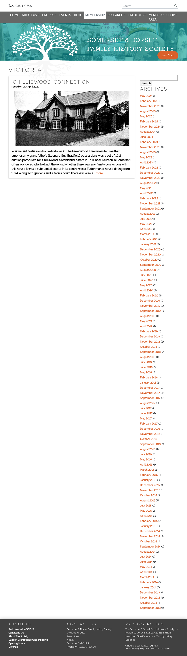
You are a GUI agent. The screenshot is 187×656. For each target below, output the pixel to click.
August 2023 (148, 152)
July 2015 (146, 505)
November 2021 (150, 203)
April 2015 (146, 515)
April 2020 (146, 290)
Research (115, 15)
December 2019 (150, 300)
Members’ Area (156, 17)
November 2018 (150, 341)
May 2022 (146, 188)
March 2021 (147, 234)
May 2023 (146, 157)
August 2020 (148, 269)
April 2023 (146, 162)
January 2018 (148, 382)
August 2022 (148, 182)
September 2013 (150, 607)
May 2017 (146, 418)
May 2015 (146, 510)
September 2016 (150, 444)
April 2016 (146, 464)
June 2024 (146, 136)
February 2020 (149, 295)
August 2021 (147, 213)
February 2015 (149, 520)
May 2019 (146, 321)
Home (14, 15)
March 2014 (147, 577)
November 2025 (150, 106)
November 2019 (150, 305)
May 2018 (146, 372)
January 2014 (148, 587)
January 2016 (148, 479)
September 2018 (150, 351)
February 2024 (149, 141)
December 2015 (150, 485)
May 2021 (146, 223)
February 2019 (149, 331)
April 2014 (146, 571)
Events (65, 15)
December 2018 (150, 336)
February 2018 (149, 377)
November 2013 (150, 597)
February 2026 (149, 100)
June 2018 (146, 367)
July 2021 (146, 218)
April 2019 (146, 326)
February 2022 (149, 198)
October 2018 (148, 346)
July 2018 (146, 362)
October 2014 (148, 541)
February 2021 (149, 239)
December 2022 (150, 172)
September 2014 (150, 546)
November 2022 (150, 177)
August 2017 (147, 403)
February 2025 (149, 121)
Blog (78, 15)
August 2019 (147, 315)
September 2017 (150, 397)
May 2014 (146, 566)
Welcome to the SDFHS (21, 629)
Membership (95, 15)
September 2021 (150, 208)
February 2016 (149, 474)
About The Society (18, 636)
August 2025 (148, 111)
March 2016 (147, 469)
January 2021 (148, 244)
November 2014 (150, 536)
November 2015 (150, 490)
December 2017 (150, 387)
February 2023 (149, 167)
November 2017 (150, 392)
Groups (48, 15)
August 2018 (147, 356)
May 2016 (146, 459)
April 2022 (146, 193)
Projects (136, 15)
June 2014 (146, 561)
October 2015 (148, 495)
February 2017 (149, 423)
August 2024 (148, 131)
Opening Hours (17, 643)
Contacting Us (16, 632)
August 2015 (147, 500)
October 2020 (149, 259)
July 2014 (146, 556)
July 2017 (146, 408)
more (99, 173)
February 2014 (149, 582)
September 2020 (150, 264)
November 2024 (150, 126)
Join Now (168, 55)
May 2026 (146, 95)
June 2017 (146, 413)
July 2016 (146, 454)
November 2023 (150, 147)
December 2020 (150, 249)
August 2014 (147, 551)
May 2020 (146, 285)
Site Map (13, 646)
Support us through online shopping (28, 639)
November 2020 (150, 254)
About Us (29, 15)
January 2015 (148, 526)
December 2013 (150, 592)
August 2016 (147, 449)
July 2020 (146, 274)
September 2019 (150, 310)
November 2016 (150, 433)
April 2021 (146, 228)
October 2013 (148, 602)
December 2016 (150, 428)
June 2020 (146, 280)
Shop (171, 15)
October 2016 (148, 438)
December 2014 (150, 531)
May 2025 (146, 116)
